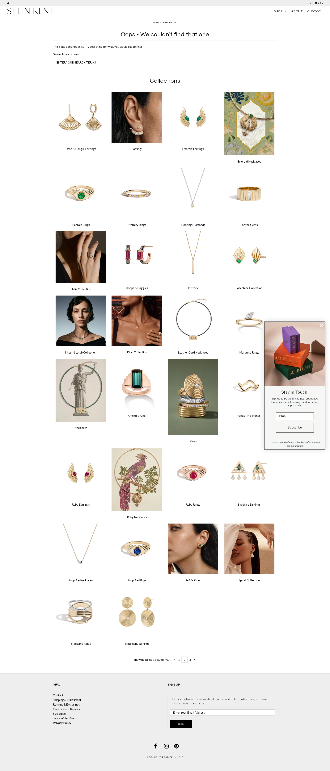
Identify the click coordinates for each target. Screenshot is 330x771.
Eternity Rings (137, 224)
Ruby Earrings (81, 504)
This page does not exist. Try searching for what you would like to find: (97, 46)
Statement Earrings (137, 643)
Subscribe (295, 427)
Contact (58, 695)
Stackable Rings (81, 643)
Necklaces (80, 427)
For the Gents (249, 224)
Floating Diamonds (193, 224)
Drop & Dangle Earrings (81, 149)
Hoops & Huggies (137, 288)
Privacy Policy (62, 722)
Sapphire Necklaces (81, 580)
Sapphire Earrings (249, 504)
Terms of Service (63, 718)
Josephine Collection (249, 288)
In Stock (193, 288)
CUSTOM (314, 11)
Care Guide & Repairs (66, 709)
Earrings (137, 149)
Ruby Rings (193, 504)
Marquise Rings (249, 352)
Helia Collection (81, 289)
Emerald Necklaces (249, 161)
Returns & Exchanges (66, 704)
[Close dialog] (322, 325)
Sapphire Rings (137, 580)
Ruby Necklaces (137, 517)
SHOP (278, 11)
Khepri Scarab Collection (80, 352)
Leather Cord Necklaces (193, 352)
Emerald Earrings (193, 149)
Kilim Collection (137, 352)
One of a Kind (137, 415)
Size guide (59, 713)
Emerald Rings (81, 224)
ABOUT (297, 11)
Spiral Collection (249, 580)
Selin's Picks (193, 580)
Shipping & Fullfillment (67, 700)
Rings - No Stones (249, 415)
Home (156, 22)
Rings (193, 441)
